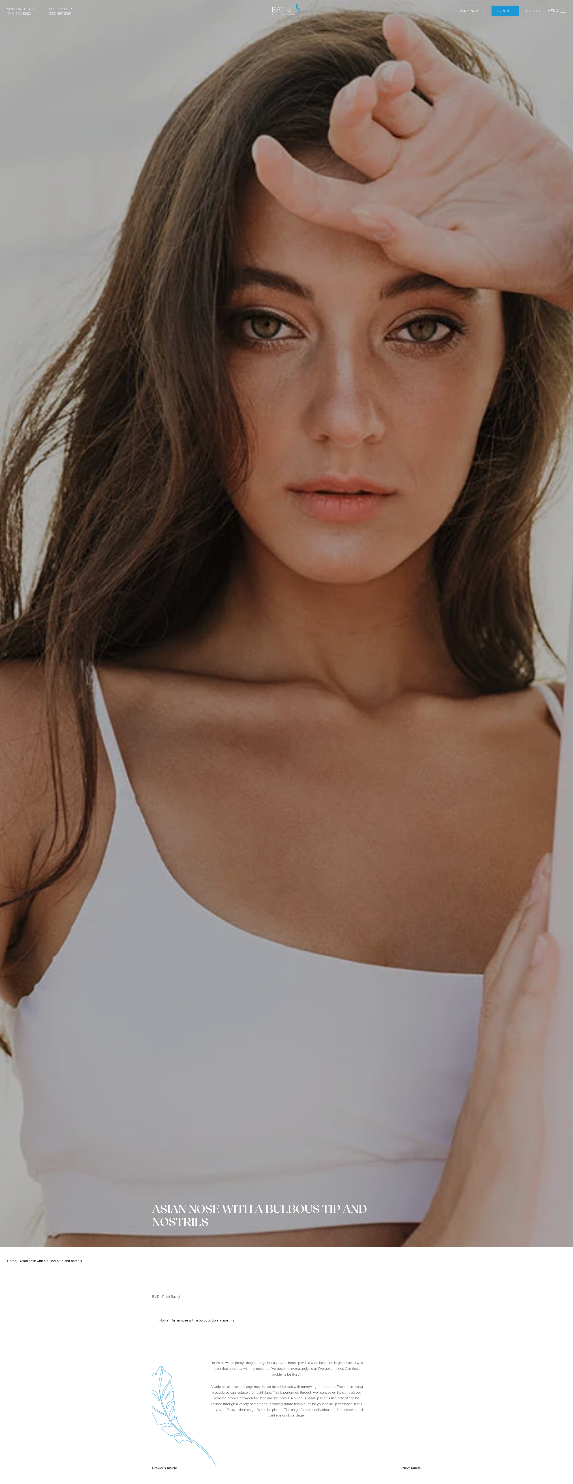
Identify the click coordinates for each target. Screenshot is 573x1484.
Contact (505, 10)
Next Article (411, 1467)
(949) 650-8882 (19, 13)
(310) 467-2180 (60, 13)
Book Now (469, 10)
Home (11, 1260)
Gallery (533, 10)
